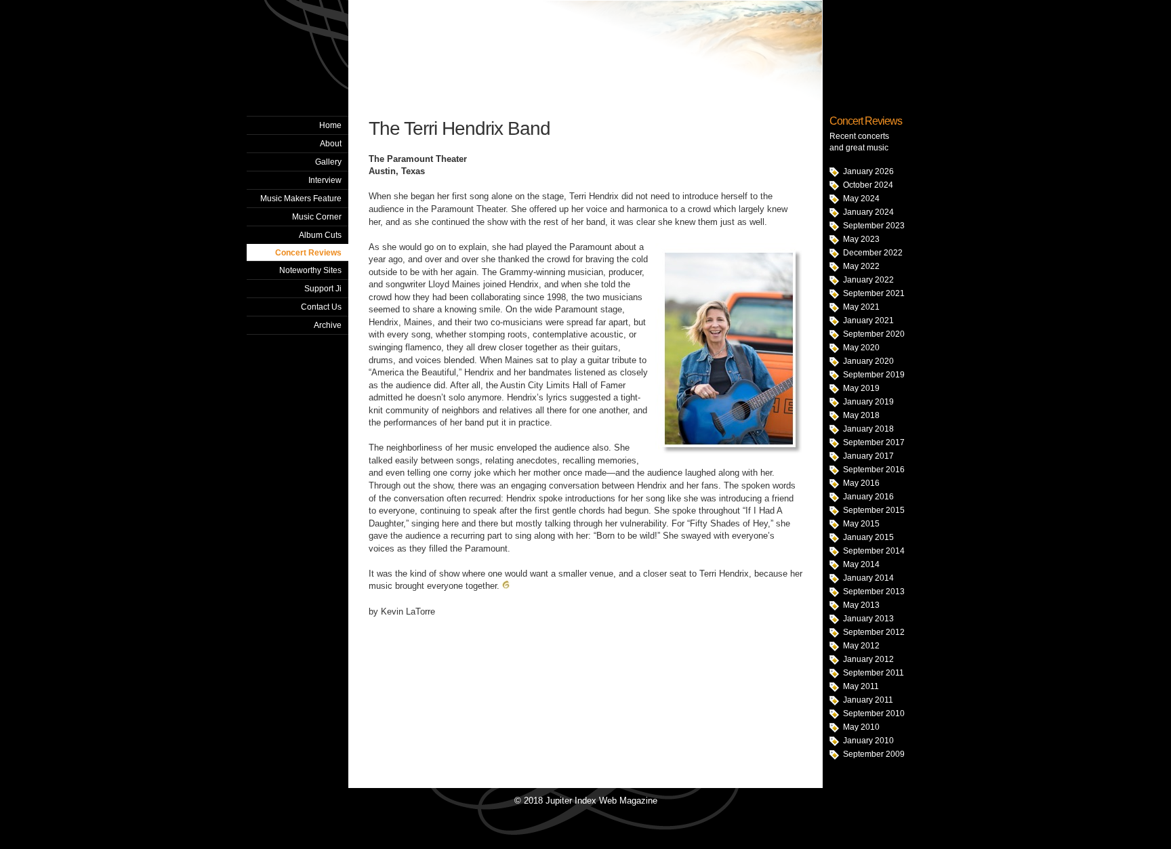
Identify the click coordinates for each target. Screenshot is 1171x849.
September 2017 (874, 442)
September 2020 (874, 334)
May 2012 (861, 645)
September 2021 (874, 293)
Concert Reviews (308, 252)
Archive (328, 325)
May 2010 (861, 727)
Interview (325, 180)
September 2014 (874, 551)
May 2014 (861, 564)
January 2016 (868, 496)
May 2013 (861, 605)
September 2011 (873, 673)
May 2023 (861, 239)
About (331, 143)
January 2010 (868, 740)
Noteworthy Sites (310, 270)
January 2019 (868, 402)
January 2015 (868, 537)
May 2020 (861, 347)
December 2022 (873, 252)
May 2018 (861, 415)
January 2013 (868, 618)
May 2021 (861, 307)
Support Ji (323, 288)
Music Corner (317, 217)
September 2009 (874, 754)
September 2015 (874, 510)
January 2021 (868, 320)
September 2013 (874, 591)
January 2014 (868, 578)
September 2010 (874, 713)
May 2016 (861, 483)
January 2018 (868, 429)
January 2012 (868, 659)
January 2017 (868, 456)
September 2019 (874, 374)
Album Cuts (320, 235)
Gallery (328, 162)
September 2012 (874, 632)
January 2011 (868, 700)
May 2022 (861, 266)
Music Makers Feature (301, 198)
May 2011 (861, 686)
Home (330, 125)
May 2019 (861, 388)
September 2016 (874, 469)
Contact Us (321, 307)
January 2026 (868, 171)
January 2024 (868, 212)
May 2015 (861, 524)
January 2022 (868, 280)
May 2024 (861, 198)
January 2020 (868, 361)
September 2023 (874, 225)
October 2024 (868, 185)
